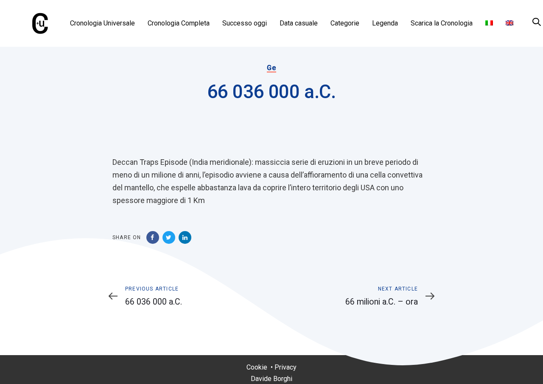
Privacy (285, 367)
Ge (271, 68)
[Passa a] (489, 23)
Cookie (256, 367)
